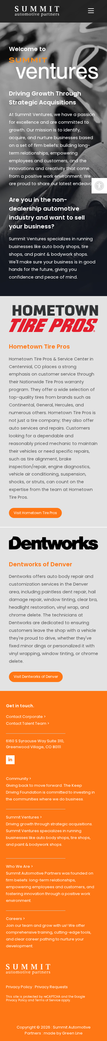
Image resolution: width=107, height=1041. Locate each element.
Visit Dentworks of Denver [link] (36, 676)
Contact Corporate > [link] (26, 716)
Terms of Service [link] (47, 1000)
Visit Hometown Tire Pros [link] (35, 512)
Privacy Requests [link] (51, 987)
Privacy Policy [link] (19, 987)
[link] (99, 185)
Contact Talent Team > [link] (27, 723)
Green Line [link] (72, 1033)
